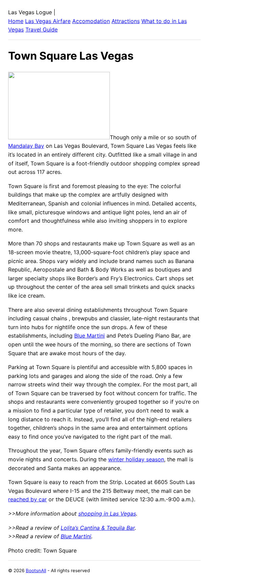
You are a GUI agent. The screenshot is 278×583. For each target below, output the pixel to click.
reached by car (27, 499)
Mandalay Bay (26, 145)
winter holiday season (136, 459)
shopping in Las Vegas (107, 513)
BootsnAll (36, 570)
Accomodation (91, 21)
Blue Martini (89, 335)
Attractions (126, 21)
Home (15, 21)
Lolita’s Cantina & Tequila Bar (98, 527)
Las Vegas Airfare (48, 21)
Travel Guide (41, 29)
